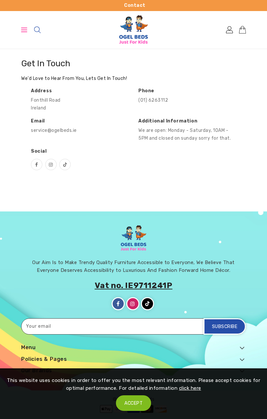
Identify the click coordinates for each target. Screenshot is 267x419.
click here (190, 388)
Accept (133, 403)
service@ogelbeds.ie (54, 130)
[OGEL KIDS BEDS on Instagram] (51, 164)
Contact (135, 5)
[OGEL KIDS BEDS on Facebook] (36, 164)
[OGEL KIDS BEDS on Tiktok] (65, 164)
